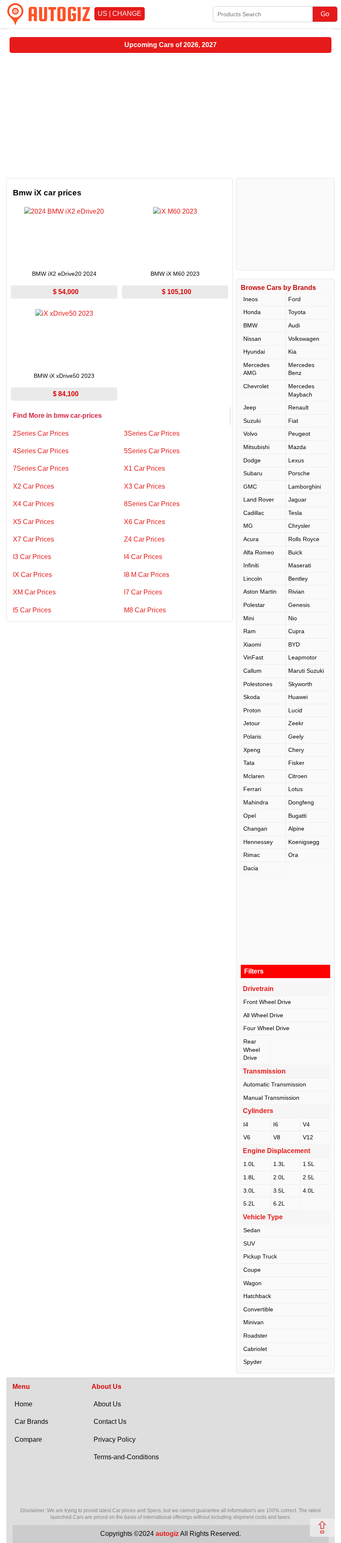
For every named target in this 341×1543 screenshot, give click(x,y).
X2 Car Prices (33, 486)
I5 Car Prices (32, 610)
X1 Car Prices (144, 468)
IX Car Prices (32, 574)
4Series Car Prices (41, 450)
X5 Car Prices (33, 521)
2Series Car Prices (41, 433)
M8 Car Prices (145, 610)
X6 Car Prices (144, 521)
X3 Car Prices (144, 486)
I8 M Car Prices (146, 574)
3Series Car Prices (152, 433)
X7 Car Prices (33, 539)
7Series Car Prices (41, 468)
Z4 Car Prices (144, 539)
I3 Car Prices (32, 556)
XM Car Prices (34, 592)
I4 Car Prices (143, 556)
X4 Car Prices (33, 503)
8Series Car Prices (152, 503)
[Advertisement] (170, 115)
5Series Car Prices (152, 450)
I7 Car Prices (143, 592)
